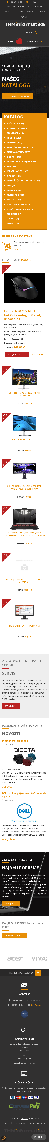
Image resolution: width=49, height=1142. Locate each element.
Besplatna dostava (17, 236)
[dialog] (3, 1138)
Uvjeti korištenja (27, 12)
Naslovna (11, 6)
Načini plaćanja (10, 12)
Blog (30, 6)
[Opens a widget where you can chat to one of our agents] (38, 1137)
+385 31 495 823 (16, 2)
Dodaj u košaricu (15, 354)
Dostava (41, 12)
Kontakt (24, 17)
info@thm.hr (34, 2)
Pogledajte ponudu (18, 96)
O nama (21, 6)
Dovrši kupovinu (31, 41)
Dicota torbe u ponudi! (15, 740)
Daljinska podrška (13, 935)
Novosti (38, 6)
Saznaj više (19, 249)
